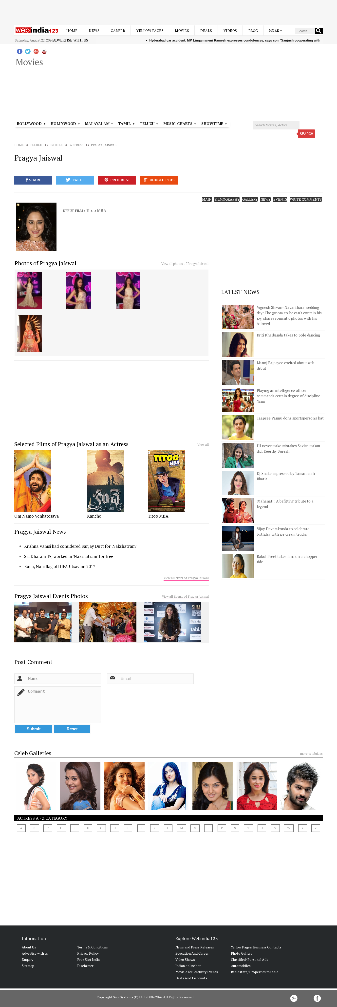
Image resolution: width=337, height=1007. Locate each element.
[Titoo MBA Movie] (166, 510)
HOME (19, 145)
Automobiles (241, 965)
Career (118, 30)
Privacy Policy (88, 953)
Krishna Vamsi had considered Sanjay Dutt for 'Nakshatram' (80, 546)
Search (306, 134)
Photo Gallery (242, 953)
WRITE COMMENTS (306, 199)
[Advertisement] (168, 12)
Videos (230, 30)
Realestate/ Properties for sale (254, 971)
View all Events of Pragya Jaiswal (185, 596)
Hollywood (63, 123)
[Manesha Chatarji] (257, 808)
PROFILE (56, 145)
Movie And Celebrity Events (196, 971)
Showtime (213, 123)
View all (202, 444)
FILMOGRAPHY (227, 199)
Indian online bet (188, 965)
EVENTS (280, 199)
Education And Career (192, 953)
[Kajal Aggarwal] (124, 808)
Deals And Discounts (191, 978)
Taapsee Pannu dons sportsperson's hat (290, 418)
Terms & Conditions (92, 947)
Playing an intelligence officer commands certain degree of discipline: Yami (289, 396)
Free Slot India (88, 959)
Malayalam (97, 123)
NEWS (266, 199)
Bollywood (29, 123)
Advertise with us (70, 40)
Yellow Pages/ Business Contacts (256, 947)
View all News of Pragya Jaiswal (186, 578)
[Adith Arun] (301, 808)
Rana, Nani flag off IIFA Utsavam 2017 (59, 566)
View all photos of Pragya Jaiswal (184, 263)
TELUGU (36, 145)
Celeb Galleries (32, 753)
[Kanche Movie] (105, 510)
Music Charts (177, 123)
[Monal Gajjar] (212, 808)
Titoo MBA (158, 516)
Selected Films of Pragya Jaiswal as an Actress (71, 444)
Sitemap (28, 965)
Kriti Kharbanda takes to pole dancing (288, 335)
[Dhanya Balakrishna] (168, 808)
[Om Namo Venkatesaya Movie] (32, 510)
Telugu (147, 123)
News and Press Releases (194, 947)
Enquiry (27, 959)
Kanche (94, 516)
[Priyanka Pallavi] (36, 808)
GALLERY (249, 199)
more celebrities (311, 753)
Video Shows (185, 959)
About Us (29, 947)
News (94, 30)
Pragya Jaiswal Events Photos (51, 596)
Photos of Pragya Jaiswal (45, 263)
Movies (182, 30)
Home (71, 30)
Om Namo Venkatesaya (36, 516)
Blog (253, 30)
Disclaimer (85, 965)
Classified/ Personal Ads (249, 959)
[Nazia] (80, 808)
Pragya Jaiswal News (40, 531)
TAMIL (124, 123)
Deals (206, 30)
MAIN (207, 199)
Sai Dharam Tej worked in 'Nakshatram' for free (68, 556)
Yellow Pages (150, 30)
